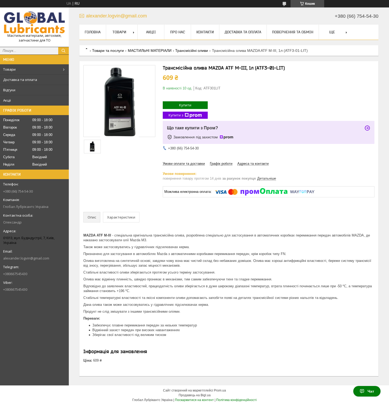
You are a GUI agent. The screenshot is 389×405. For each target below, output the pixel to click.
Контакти (205, 32)
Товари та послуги (108, 50)
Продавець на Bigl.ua (195, 395)
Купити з (176, 115)
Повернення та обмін (292, 32)
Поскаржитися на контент (194, 400)
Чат (371, 391)
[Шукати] (63, 51)
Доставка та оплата (20, 79)
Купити (185, 105)
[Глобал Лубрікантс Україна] (34, 22)
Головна (93, 32)
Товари (9, 69)
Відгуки (9, 90)
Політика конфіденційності (236, 400)
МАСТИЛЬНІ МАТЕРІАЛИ (149, 50)
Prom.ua (220, 390)
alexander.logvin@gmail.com (26, 258)
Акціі (7, 100)
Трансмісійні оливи (191, 50)
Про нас (177, 32)
